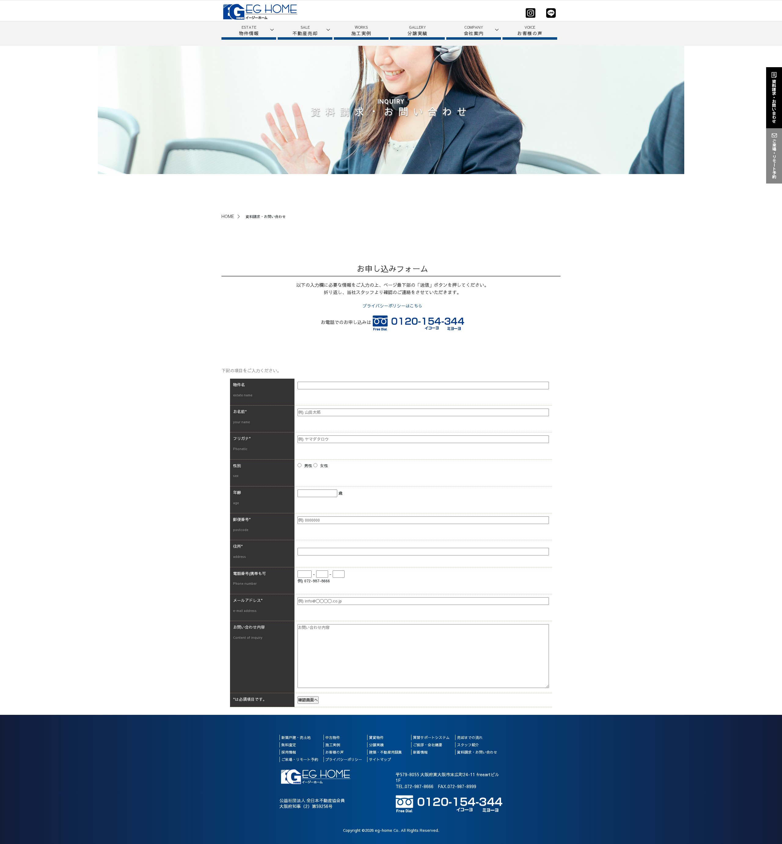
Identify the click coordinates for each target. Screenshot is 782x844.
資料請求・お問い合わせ (477, 752)
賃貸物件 (376, 737)
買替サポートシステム (431, 737)
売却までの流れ (470, 737)
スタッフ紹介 (468, 744)
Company (474, 30)
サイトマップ (380, 759)
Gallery (417, 30)
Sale (305, 30)
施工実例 (332, 744)
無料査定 (288, 744)
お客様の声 (334, 752)
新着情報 (420, 752)
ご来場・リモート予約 (299, 759)
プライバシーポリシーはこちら (392, 306)
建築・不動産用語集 (385, 752)
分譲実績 (376, 744)
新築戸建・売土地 (296, 737)
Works (361, 30)
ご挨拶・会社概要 (427, 744)
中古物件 (332, 737)
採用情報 (288, 752)
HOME (227, 216)
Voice (530, 30)
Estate (249, 30)
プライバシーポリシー (343, 759)
